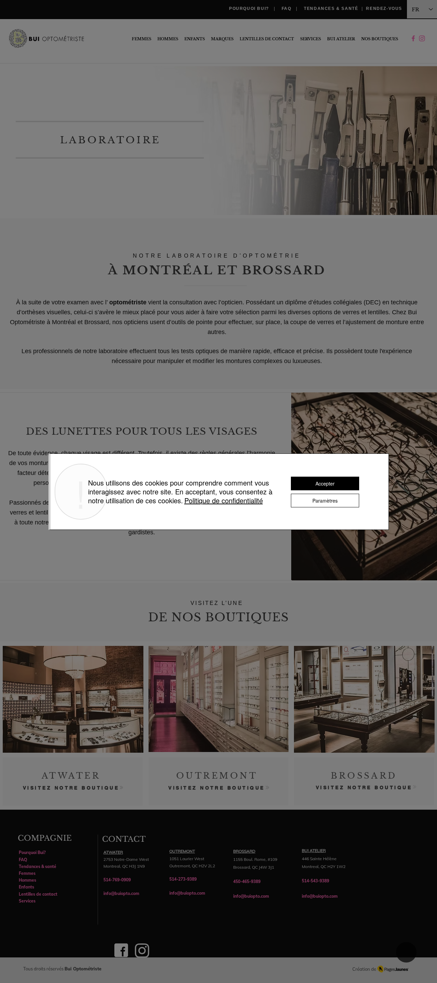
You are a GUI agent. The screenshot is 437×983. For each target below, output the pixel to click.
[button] (379, 39)
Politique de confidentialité (223, 500)
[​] (422, 39)
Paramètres (325, 500)
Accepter (325, 483)
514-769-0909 (117, 879)
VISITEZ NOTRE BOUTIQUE (71, 788)
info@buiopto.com (121, 893)
